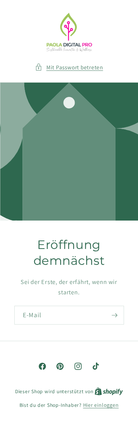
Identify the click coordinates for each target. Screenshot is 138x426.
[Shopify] (109, 391)
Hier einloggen (101, 404)
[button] (69, 67)
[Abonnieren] (114, 315)
